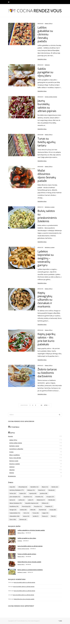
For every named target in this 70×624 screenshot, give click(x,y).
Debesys (30, 490)
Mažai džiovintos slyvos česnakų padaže (47, 176)
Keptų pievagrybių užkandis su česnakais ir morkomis (45, 299)
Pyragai (13, 510)
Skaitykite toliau (42, 59)
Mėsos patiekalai (16, 503)
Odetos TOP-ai (48, 23)
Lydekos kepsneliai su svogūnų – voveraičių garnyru (46, 258)
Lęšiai (30, 500)
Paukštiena (14, 506)
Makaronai (41, 500)
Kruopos (50, 496)
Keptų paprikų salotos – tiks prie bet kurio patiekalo (46, 339)
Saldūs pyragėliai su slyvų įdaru (45, 72)
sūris (26, 513)
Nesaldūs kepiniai (31, 503)
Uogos (45, 513)
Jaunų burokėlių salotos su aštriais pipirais (47, 106)
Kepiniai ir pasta (13, 461)
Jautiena (43, 493)
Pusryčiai (38, 506)
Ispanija (32, 493)
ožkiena (45, 503)
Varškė (35, 516)
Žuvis (13, 519)
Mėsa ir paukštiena (14, 455)
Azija (12, 487)
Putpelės (48, 506)
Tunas (35, 513)
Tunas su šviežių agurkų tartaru (46, 142)
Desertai (41, 490)
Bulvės (55, 487)
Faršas (13, 493)
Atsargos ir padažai (14, 464)
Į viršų (60, 620)
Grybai (22, 493)
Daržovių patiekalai (17, 490)
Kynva (12, 500)
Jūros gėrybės (15, 496)
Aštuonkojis (23, 487)
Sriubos (11, 452)
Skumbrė (42, 510)
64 (41, 405)
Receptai (10, 436)
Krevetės (39, 496)
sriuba (53, 510)
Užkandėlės (14, 516)
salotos (23, 510)
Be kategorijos (12, 476)
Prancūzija (26, 506)
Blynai (45, 487)
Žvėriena (22, 519)
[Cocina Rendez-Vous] (35, 10)
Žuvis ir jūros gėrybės (15, 458)
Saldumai (47, 64)
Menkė (51, 500)
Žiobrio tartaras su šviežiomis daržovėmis (47, 372)
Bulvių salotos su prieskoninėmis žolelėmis (47, 216)
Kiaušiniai (28, 496)
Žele (53, 516)
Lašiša (21, 500)
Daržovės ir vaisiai (49, 207)
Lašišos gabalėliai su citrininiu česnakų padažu (45, 34)
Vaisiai (26, 516)
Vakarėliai (12, 470)
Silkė (32, 510)
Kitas (45, 405)
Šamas (45, 516)
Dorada (51, 490)
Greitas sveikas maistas (51, 96)
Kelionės (11, 473)
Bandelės (34, 487)
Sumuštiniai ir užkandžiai (16, 449)
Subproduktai (15, 513)
